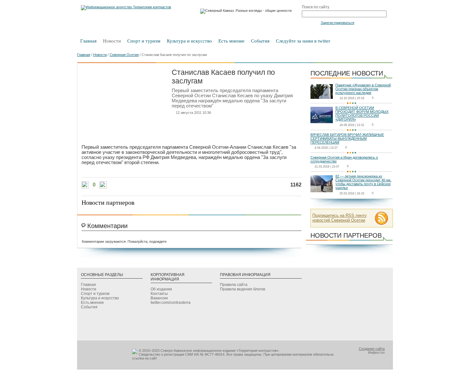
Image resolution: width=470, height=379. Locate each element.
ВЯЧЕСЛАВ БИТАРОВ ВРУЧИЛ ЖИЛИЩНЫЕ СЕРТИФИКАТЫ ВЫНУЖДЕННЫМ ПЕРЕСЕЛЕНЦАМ (347, 138)
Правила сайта (233, 284)
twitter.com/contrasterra (171, 302)
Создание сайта (372, 349)
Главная (88, 40)
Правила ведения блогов (242, 289)
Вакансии (159, 298)
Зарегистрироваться (337, 23)
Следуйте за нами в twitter (303, 40)
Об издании (161, 289)
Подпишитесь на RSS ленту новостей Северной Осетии (339, 218)
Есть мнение (231, 40)
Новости (112, 40)
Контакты (159, 293)
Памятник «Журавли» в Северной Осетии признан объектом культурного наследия (363, 89)
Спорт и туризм (144, 40)
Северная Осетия (124, 55)
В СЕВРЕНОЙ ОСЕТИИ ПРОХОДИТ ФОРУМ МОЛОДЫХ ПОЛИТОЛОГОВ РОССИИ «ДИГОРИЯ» (361, 113)
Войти (310, 22)
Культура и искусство (189, 40)
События (260, 40)
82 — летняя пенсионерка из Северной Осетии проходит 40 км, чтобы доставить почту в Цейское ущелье (363, 182)
